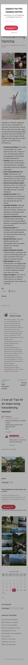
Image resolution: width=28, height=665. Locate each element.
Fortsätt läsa (14, 32)
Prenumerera (10, 28)
